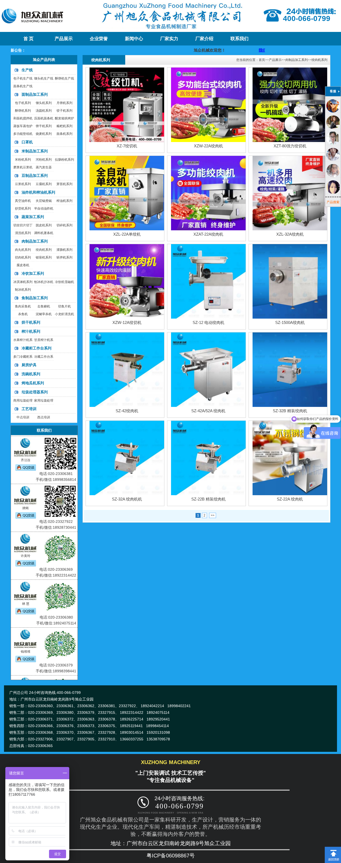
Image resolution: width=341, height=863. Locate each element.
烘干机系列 (31, 322)
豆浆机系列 (23, 184)
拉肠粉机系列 (64, 159)
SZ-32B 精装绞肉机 (290, 410)
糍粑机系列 (64, 126)
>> (212, 515)
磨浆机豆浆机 (23, 167)
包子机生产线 (23, 78)
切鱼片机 (64, 306)
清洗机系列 (23, 233)
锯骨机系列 (44, 257)
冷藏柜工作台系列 (36, 348)
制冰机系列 (23, 289)
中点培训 (23, 417)
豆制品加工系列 (35, 175)
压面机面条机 (43, 118)
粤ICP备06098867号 (171, 855)
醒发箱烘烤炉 (64, 118)
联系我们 (239, 38)
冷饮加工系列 (33, 273)
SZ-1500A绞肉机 (290, 322)
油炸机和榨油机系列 (38, 192)
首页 (262, 60)
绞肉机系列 (44, 250)
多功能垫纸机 (23, 134)
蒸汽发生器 (44, 167)
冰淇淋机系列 (23, 282)
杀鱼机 (23, 314)
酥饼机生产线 (64, 78)
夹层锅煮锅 (44, 201)
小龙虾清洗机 (64, 314)
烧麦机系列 (44, 134)
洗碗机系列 (31, 374)
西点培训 (43, 417)
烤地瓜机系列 (33, 383)
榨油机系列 (64, 201)
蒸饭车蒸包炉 (23, 126)
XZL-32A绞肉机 (290, 234)
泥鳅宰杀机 (44, 314)
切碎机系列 (64, 225)
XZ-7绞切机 (127, 146)
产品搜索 (333, 202)
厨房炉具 (29, 365)
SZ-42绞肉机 (127, 410)
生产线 (27, 70)
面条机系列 (64, 134)
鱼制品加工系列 (35, 298)
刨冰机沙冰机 (43, 282)
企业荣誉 (99, 38)
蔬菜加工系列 (33, 217)
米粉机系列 (23, 159)
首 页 (28, 38)
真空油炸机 (23, 201)
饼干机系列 (44, 126)
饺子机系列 (64, 110)
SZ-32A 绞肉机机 (127, 499)
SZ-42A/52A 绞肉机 (208, 410)
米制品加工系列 (35, 151)
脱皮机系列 (44, 225)
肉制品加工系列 (35, 241)
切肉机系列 (23, 257)
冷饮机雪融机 (64, 282)
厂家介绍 (204, 38)
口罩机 (27, 142)
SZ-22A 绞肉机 (290, 499)
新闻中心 (134, 38)
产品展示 (64, 38)
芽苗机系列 (64, 184)
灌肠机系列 (64, 250)
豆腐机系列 (44, 184)
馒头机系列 (44, 103)
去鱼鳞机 (43, 306)
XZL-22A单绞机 (127, 234)
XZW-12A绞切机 (126, 322)
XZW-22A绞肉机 (208, 146)
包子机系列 (23, 103)
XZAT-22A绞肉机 (208, 234)
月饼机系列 (64, 103)
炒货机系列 (23, 208)
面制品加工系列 (35, 94)
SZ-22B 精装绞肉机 (208, 499)
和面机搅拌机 (23, 118)
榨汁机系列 (31, 331)
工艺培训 (29, 409)
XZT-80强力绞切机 (290, 146)
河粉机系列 (44, 159)
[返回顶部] (333, 849)
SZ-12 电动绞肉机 (208, 322)
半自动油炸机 (43, 208)
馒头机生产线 (43, 78)
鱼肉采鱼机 (23, 306)
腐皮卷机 (23, 265)
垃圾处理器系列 (35, 392)
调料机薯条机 (43, 233)
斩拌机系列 (64, 257)
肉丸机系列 (23, 250)
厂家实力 (169, 38)
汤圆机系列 (44, 110)
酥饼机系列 (23, 110)
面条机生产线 (23, 86)
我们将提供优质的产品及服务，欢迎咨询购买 (251, 50)
